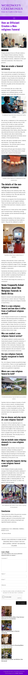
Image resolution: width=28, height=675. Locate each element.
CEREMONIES (15, 528)
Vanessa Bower (7, 533)
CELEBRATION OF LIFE (6, 528)
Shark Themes (19, 673)
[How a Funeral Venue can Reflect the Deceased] (6, 653)
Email (3, 579)
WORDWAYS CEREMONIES (12, 7)
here (25, 264)
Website (3, 585)
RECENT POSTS (5, 530)
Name (3, 574)
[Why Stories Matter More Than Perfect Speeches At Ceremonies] (6, 611)
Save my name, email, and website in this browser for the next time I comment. (14, 591)
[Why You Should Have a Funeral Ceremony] (6, 625)
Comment (4, 558)
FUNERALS (21, 528)
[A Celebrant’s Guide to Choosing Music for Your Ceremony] (6, 639)
